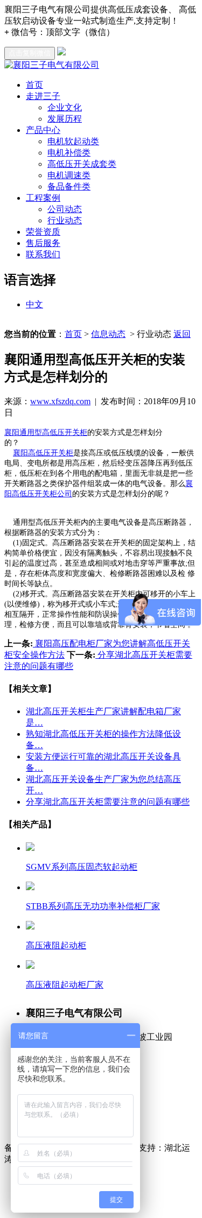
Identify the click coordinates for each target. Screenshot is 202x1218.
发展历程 (64, 118)
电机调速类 (68, 175)
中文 (34, 304)
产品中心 (43, 130)
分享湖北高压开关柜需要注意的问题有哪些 (108, 801)
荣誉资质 (43, 231)
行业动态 (64, 220)
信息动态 (108, 334)
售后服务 (43, 243)
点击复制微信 (30, 53)
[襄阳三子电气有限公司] (51, 64)
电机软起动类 (73, 141)
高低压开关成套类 (81, 163)
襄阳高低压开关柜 (43, 453)
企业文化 (64, 107)
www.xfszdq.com (60, 401)
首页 (34, 84)
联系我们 (43, 254)
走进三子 (43, 96)
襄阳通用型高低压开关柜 (45, 432)
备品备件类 (68, 186)
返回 (182, 334)
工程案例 (43, 197)
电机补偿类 (68, 152)
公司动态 (64, 209)
